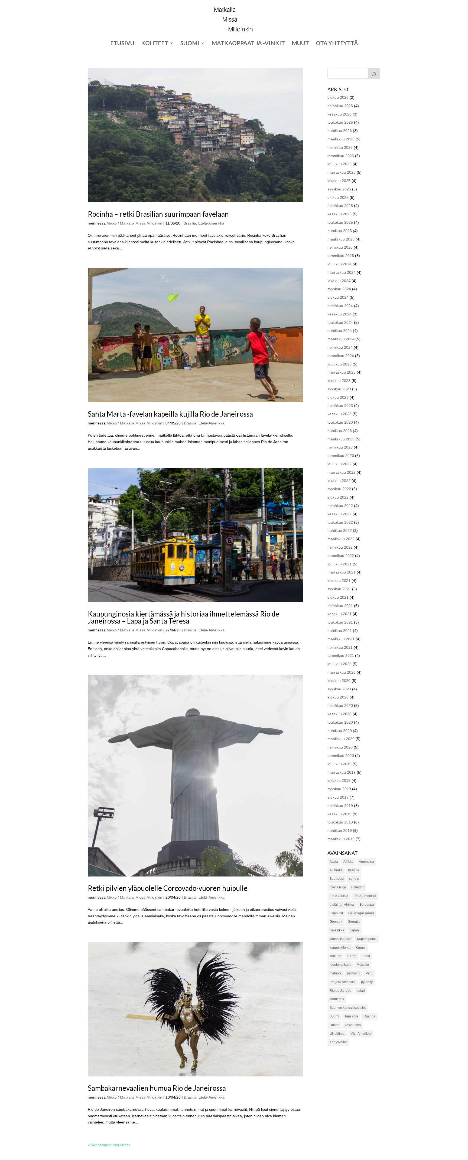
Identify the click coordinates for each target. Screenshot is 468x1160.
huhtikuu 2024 (339, 330)
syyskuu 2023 (339, 389)
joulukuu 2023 (339, 364)
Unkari (334, 1025)
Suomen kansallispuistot (348, 1008)
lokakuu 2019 (338, 780)
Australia (336, 870)
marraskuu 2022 (341, 472)
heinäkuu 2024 (340, 306)
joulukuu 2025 (339, 164)
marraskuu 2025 (341, 172)
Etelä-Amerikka (211, 223)
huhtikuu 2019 (339, 830)
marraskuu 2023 (341, 372)
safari (361, 991)
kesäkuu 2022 (339, 514)
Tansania (351, 1016)
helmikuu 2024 (340, 347)
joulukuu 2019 (339, 764)
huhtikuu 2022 (339, 530)
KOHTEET (154, 43)
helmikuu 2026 (340, 147)
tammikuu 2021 (340, 655)
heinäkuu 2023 (340, 405)
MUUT (300, 43)
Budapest (337, 879)
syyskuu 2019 (339, 789)
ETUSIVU (122, 43)
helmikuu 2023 (340, 447)
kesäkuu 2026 (339, 114)
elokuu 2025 (338, 197)
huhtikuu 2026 (339, 130)
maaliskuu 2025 (341, 239)
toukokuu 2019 (340, 822)
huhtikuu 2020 (339, 731)
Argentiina (366, 862)
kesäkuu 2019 (339, 814)
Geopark (336, 922)
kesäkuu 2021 (339, 614)
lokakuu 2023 (338, 380)
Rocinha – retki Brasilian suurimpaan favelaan (158, 214)
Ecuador (357, 887)
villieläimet (337, 1034)
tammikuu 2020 (340, 755)
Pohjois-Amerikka (343, 982)
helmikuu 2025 (340, 247)
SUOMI (189, 43)
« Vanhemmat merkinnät (109, 1145)
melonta (336, 973)
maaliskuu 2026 (341, 139)
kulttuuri (335, 956)
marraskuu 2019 (341, 772)
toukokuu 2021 (340, 622)
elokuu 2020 (338, 697)
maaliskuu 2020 (341, 739)
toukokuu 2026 (340, 122)
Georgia (354, 922)
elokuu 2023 (338, 397)
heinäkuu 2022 (340, 505)
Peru (369, 973)
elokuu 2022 (338, 497)
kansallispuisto (341, 939)
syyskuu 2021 (339, 589)
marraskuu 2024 (341, 272)
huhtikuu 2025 (339, 231)
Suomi (334, 1016)
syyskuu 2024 (339, 289)
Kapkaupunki (366, 939)
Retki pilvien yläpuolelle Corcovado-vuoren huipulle (168, 888)
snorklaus (337, 999)
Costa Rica (338, 887)
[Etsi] (374, 73)
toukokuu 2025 (340, 222)
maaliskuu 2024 (341, 339)
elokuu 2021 (338, 597)
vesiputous (353, 1025)
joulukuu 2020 (339, 664)
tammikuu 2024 (340, 356)
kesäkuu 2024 (339, 314)
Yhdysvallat (338, 1042)
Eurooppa (366, 905)
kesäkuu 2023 (339, 414)
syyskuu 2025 (339, 189)
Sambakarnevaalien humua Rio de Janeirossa (157, 1088)
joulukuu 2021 (339, 564)
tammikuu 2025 (340, 255)
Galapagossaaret (361, 913)
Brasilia (190, 223)
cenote (354, 879)
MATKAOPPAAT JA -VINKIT (248, 43)
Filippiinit (336, 913)
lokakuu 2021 (338, 580)
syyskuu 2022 (339, 489)
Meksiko (363, 965)
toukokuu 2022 (340, 522)
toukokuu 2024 (340, 322)
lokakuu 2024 (338, 281)
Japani (355, 930)
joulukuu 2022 (339, 464)
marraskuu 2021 (341, 572)
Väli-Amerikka (361, 1034)
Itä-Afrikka (337, 930)
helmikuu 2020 (340, 747)
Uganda (369, 1016)
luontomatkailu (340, 965)
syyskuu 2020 (339, 689)
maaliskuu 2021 (341, 639)
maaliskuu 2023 (341, 439)
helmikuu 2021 (340, 647)
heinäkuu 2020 (340, 705)
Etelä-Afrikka (339, 896)
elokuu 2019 (338, 797)
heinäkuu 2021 (340, 606)
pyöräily (367, 982)
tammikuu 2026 (340, 156)
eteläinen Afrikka (342, 905)
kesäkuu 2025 (339, 214)
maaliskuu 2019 (341, 839)
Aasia (334, 862)
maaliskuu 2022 (341, 539)
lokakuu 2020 (338, 680)
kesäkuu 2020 (339, 714)
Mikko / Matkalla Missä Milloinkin (134, 223)
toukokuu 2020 (340, 722)
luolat (366, 956)
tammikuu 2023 (340, 455)
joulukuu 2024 (339, 264)
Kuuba (351, 956)
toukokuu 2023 (340, 422)
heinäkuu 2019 (340, 805)
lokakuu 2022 (338, 481)
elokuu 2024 (338, 297)
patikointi (353, 973)
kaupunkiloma (340, 948)
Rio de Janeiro (340, 991)
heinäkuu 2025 (340, 205)
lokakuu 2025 (338, 181)
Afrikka (348, 862)
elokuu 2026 (338, 97)
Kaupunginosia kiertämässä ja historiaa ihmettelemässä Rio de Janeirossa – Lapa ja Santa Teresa (183, 617)
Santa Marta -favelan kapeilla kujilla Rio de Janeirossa (170, 414)
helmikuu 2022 (340, 547)
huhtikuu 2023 (339, 431)
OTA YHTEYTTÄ (337, 43)
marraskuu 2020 (341, 672)
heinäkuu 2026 (340, 106)
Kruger (361, 948)
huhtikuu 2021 (339, 630)
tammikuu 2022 (340, 555)
